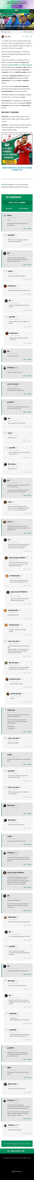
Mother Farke (12, 1084)
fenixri (10, 433)
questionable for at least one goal (20, 65)
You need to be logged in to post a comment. (17, 1143)
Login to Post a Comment (17, 203)
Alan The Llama (13, 663)
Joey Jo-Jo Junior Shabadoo (17, 558)
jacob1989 (11, 235)
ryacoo (9, 521)
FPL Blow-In (11, 368)
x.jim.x (10, 502)
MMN (9, 1068)
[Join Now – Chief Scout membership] (17, 4)
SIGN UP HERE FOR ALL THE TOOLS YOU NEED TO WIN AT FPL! (17, 169)
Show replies (24, 208)
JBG (8, 253)
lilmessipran (12, 464)
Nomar (9, 215)
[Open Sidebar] (32, 11)
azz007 (10, 271)
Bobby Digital (12, 917)
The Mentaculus (15, 576)
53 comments (28, 32)
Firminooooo (12, 286)
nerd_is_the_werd (12, 384)
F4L (9, 540)
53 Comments (13, 197)
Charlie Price (11, 710)
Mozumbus (11, 981)
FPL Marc (4, 184)
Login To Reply (27, 228)
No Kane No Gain (15, 679)
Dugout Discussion (7, 15)
